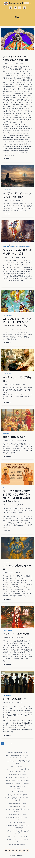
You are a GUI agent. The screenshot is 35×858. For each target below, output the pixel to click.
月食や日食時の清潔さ (14, 437)
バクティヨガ (18, 246)
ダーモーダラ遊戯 (17, 792)
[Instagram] (10, 7)
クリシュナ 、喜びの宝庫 (17, 634)
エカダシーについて (17, 766)
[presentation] (17, 39)
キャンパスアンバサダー (17, 822)
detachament (14, 245)
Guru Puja (9, 777)
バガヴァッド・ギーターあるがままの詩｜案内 (17, 832)
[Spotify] (20, 850)
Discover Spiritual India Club (17, 752)
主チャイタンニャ (26, 246)
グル (4, 487)
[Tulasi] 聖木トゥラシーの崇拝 (17, 774)
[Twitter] (19, 7)
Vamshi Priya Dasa (9, 63)
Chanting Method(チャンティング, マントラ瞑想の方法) (17, 827)
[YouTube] (15, 7)
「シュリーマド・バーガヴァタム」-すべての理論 (17, 788)
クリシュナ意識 (10, 246)
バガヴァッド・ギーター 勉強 (17, 836)
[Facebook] (24, 7)
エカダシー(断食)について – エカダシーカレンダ (17, 799)
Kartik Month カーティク (21, 777)
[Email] (23, 850)
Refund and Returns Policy (17, 844)
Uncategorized (7, 53)
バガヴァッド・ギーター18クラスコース (17, 840)
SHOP (26, 3)
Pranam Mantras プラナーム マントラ (17, 780)
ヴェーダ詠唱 (6, 433)
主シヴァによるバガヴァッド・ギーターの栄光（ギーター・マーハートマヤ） (17, 322)
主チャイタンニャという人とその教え (17, 783)
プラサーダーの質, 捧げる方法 (17, 795)
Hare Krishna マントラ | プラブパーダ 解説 (18, 762)
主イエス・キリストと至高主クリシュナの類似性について (17, 810)
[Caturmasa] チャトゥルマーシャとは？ (17, 818)
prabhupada (23, 245)
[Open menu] (30, 3)
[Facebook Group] (16, 850)
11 (18, 743)
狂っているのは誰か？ (14, 699)
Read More (7, 158)
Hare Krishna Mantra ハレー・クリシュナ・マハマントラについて (17, 757)
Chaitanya (6, 245)
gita (4, 562)
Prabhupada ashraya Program (17, 803)
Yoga (7, 562)
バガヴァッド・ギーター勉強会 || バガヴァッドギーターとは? (17, 770)
